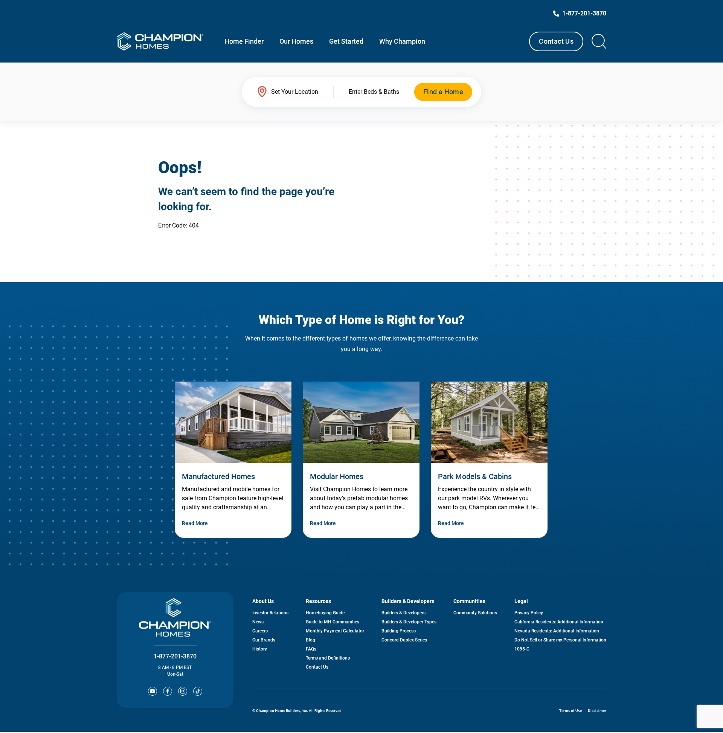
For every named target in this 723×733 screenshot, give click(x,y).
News (258, 622)
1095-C (521, 649)
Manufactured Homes (218, 476)
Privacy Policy (528, 612)
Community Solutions (475, 612)
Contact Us (556, 41)
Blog (310, 640)
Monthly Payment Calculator (335, 631)
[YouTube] (152, 691)
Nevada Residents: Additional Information (556, 631)
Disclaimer (597, 711)
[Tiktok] (197, 691)
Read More (195, 523)
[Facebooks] (167, 691)
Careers (260, 631)
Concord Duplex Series (404, 640)
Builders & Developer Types (408, 622)
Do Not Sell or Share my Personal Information (560, 640)
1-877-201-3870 (175, 656)
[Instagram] (182, 691)
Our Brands (263, 640)
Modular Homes (336, 476)
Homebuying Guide (325, 612)
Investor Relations (270, 612)
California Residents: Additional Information (558, 622)
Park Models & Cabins (475, 476)
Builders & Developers (403, 612)
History (259, 649)
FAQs (311, 649)
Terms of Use (570, 711)
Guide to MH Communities (332, 622)
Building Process (398, 631)
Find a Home (443, 92)
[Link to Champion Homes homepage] (160, 41)
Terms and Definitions (328, 658)
